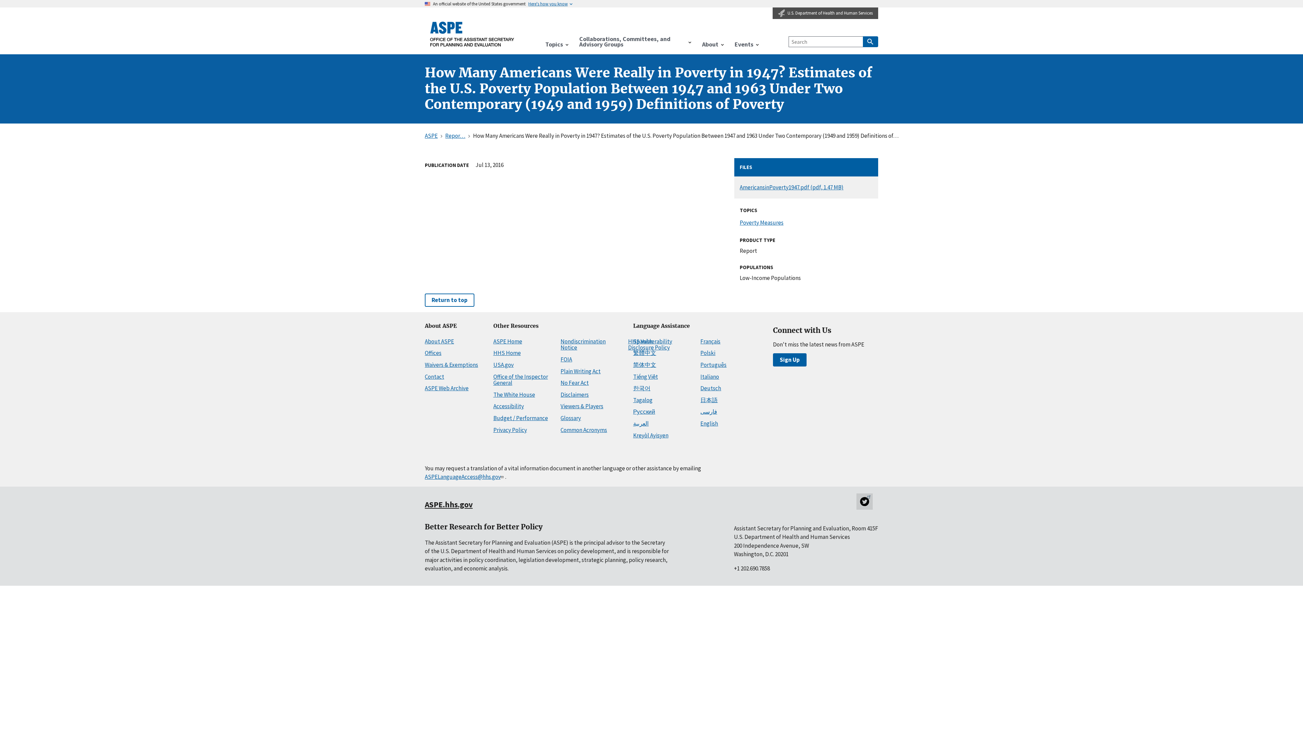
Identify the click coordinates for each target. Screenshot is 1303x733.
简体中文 (644, 365)
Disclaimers (575, 394)
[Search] (870, 41)
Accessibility (508, 406)
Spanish (643, 341)
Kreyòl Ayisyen (650, 435)
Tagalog (643, 400)
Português (713, 365)
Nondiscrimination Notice (583, 345)
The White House (514, 394)
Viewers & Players (582, 406)
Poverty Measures (761, 222)
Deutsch (710, 388)
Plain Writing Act (581, 371)
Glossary (571, 418)
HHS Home (507, 353)
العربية (641, 423)
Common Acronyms (584, 430)
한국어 (641, 388)
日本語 (709, 400)
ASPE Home (507, 341)
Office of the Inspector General (520, 380)
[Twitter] (864, 501)
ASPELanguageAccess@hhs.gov (463, 477)
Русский (644, 411)
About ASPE (439, 341)
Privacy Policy (510, 430)
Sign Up (790, 359)
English (709, 423)
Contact (434, 376)
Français (710, 341)
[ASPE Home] (472, 34)
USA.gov (503, 365)
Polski (707, 353)
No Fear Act (575, 383)
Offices (433, 353)
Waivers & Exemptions (451, 365)
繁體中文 (644, 353)
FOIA (566, 359)
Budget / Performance (520, 418)
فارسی (708, 411)
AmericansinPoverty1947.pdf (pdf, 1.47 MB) (792, 187)
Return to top (450, 300)
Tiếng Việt (645, 376)
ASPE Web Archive (447, 388)
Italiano (709, 376)
